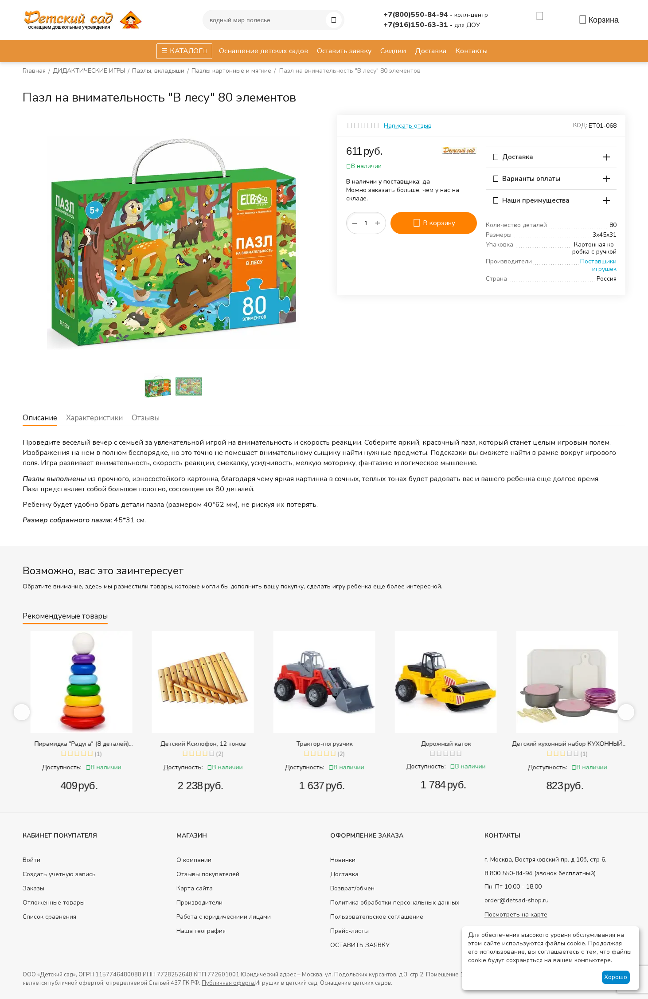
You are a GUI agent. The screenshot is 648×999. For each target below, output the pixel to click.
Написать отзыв (408, 125)
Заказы (33, 888)
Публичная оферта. (228, 983)
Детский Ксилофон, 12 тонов (203, 744)
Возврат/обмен (352, 888)
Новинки (342, 860)
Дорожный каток (446, 744)
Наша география (201, 931)
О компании (193, 860)
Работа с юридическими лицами (223, 917)
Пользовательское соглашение (376, 917)
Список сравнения (49, 917)
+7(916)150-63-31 (416, 25)
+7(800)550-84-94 (416, 15)
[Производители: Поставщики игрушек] (459, 150)
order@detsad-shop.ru (516, 900)
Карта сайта (194, 888)
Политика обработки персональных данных (394, 902)
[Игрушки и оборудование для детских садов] (85, 19)
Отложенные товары (54, 902)
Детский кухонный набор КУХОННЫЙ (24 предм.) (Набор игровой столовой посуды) (566, 744)
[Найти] (334, 20)
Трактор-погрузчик (324, 744)
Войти (31, 860)
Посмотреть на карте (515, 914)
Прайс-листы (349, 931)
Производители (199, 902)
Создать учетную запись (59, 874)
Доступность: (61, 767)
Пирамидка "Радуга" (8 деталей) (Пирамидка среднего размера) (81, 744)
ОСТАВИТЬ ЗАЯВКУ (360, 945)
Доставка (344, 874)
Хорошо (615, 977)
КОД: (580, 125)
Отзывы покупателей (207, 874)
